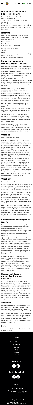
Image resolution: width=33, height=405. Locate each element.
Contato (16, 347)
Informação (16, 352)
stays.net (18, 402)
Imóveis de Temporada (16, 342)
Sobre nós (16, 355)
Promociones (16, 344)
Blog (16, 349)
